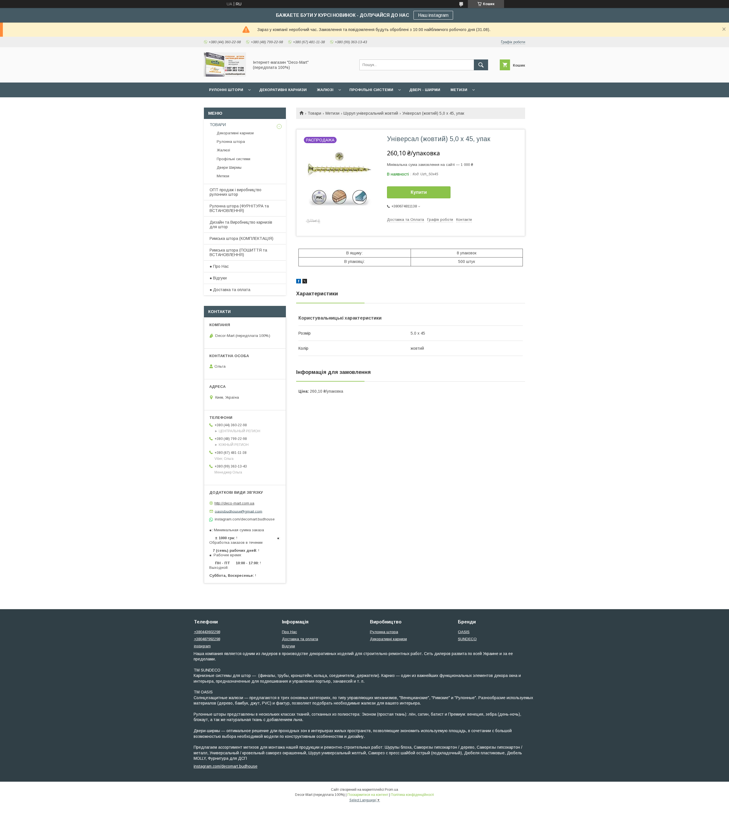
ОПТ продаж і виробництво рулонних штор (235, 192)
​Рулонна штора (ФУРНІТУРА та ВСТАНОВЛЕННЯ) (239, 208)
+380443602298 (207, 632)
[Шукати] (481, 64)
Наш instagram (433, 15)
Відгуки (288, 646)
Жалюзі (325, 90)
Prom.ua (391, 790)
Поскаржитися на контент (367, 795)
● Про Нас (219, 266)
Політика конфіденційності (412, 795)
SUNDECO (467, 639)
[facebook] (298, 282)
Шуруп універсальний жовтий (370, 113)
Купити (419, 192)
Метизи (458, 90)
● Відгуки (218, 278)
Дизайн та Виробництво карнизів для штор (241, 224)
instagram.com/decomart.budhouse (225, 766)
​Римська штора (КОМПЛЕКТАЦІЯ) (241, 238)
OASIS (464, 632)
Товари (314, 113)
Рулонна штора (231, 141)
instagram (202, 646)
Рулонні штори (226, 90)
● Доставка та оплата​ (230, 289)
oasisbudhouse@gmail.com (238, 511)
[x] (304, 282)
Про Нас (289, 632)
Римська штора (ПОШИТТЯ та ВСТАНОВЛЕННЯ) (238, 252)
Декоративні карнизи (283, 90)
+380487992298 (207, 639)
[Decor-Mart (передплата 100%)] (225, 75)
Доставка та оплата (300, 639)
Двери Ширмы (229, 167)
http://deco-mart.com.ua (234, 503)
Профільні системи (371, 90)
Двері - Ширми (424, 90)
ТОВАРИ (218, 124)
